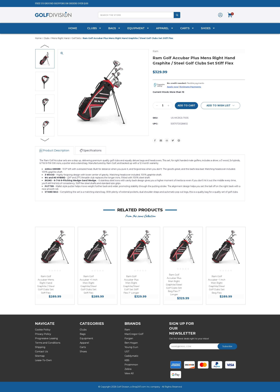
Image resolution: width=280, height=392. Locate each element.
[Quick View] (68, 233)
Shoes (206, 28)
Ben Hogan (131, 342)
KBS (127, 360)
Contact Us (41, 351)
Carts (185, 28)
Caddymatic (131, 356)
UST (127, 351)
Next (45, 140)
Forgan (129, 338)
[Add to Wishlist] (68, 240)
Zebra (128, 369)
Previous (45, 46)
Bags (112, 28)
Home (72, 28)
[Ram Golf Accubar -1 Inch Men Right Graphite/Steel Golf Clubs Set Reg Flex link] (226, 247)
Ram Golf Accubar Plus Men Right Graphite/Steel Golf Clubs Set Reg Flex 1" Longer (174, 284)
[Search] (177, 15)
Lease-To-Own (43, 360)
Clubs (92, 28)
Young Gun (131, 347)
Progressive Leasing (46, 338)
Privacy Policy (43, 334)
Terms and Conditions (47, 342)
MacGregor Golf (134, 334)
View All (129, 373)
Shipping (40, 347)
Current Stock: (168, 92)
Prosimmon (131, 364)
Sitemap (40, 356)
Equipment (136, 28)
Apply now (172, 87)
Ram (127, 329)
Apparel (162, 28)
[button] (220, 105)
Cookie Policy (42, 329)
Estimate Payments (190, 87)
